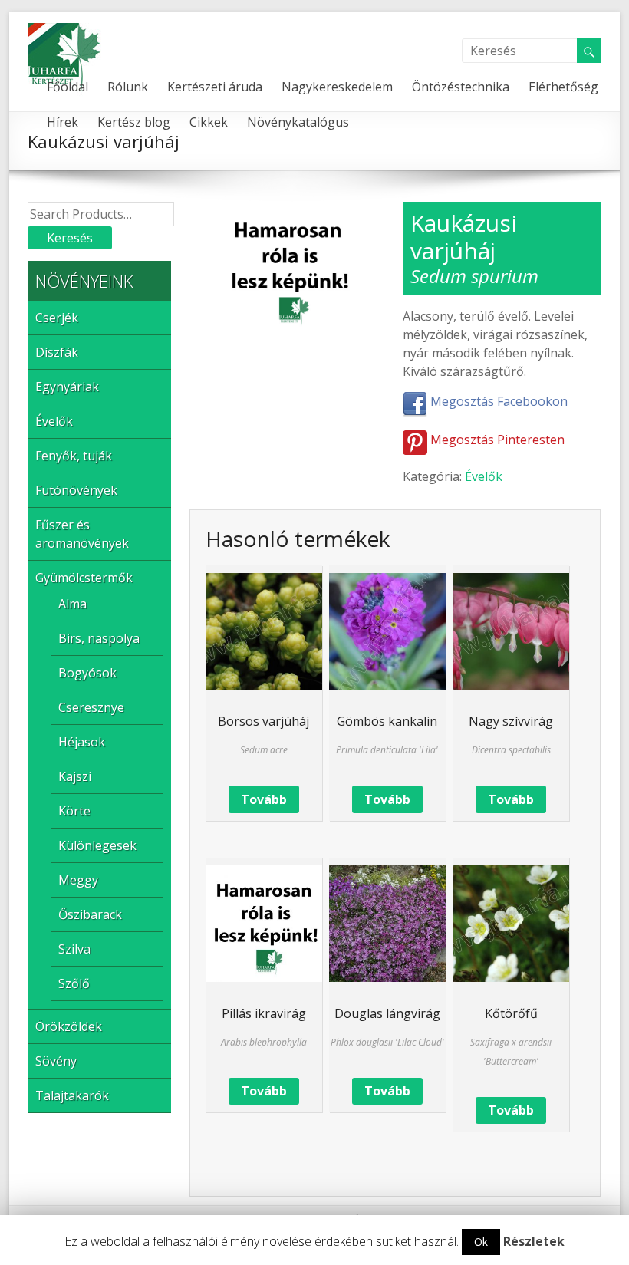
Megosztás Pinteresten (496, 439)
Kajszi (74, 776)
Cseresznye (91, 707)
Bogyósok (87, 672)
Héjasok (81, 741)
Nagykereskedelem (337, 86)
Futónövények (76, 490)
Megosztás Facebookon (497, 401)
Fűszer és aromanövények (82, 534)
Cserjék (56, 317)
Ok (481, 1241)
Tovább (264, 799)
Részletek (534, 1241)
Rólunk (127, 86)
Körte (74, 810)
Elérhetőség (563, 86)
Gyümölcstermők (84, 577)
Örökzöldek (68, 1026)
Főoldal (67, 86)
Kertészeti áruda (214, 86)
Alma (72, 603)
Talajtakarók (72, 1095)
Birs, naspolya (99, 638)
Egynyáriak (67, 386)
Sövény (56, 1061)
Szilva (74, 949)
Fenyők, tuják (73, 455)
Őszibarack (90, 914)
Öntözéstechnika (460, 86)
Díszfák (56, 352)
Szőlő (74, 983)
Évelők (483, 476)
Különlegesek (97, 845)
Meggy (78, 879)
